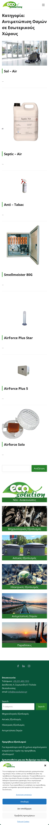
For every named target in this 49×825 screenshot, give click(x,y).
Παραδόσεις (24, 645)
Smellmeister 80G (18, 274)
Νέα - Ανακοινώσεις (24, 500)
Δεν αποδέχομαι (24, 808)
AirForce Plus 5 (16, 388)
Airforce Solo (14, 444)
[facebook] (18, 666)
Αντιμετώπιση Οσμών (24, 616)
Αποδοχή (24, 801)
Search (5, 701)
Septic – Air (13, 154)
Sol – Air (10, 71)
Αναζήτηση (39, 468)
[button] (45, 765)
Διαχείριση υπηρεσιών (24, 795)
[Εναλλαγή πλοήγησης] (43, 5)
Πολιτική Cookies (23, 821)
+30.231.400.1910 (21, 681)
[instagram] (29, 666)
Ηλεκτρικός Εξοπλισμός (24, 587)
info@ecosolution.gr (17, 691)
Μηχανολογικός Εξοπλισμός (24, 529)
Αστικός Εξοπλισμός (24, 558)
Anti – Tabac (14, 204)
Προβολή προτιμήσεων (24, 815)
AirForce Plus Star (18, 338)
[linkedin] (23, 666)
